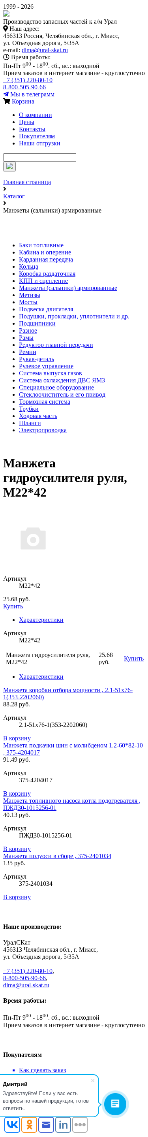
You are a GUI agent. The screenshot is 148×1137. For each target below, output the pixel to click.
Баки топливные (41, 245)
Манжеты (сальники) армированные (68, 287)
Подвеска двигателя (46, 309)
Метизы (29, 295)
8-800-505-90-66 (24, 87)
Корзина (23, 101)
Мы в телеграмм (31, 94)
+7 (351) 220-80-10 (27, 80)
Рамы (26, 337)
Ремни (27, 351)
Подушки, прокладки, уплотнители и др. (74, 316)
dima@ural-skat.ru (45, 50)
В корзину (17, 738)
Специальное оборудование (56, 387)
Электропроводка (43, 430)
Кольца (28, 266)
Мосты (28, 302)
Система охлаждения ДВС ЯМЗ (62, 380)
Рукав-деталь (36, 359)
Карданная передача (46, 259)
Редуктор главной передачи (56, 344)
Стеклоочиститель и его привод (62, 394)
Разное (28, 330)
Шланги (30, 423)
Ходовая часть (38, 415)
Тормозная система (44, 401)
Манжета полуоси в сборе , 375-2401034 (57, 856)
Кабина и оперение (45, 252)
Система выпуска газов (50, 373)
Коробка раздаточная (47, 273)
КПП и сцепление (43, 280)
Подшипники (37, 323)
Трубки (29, 408)
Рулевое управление (46, 366)
